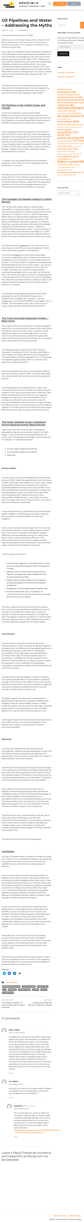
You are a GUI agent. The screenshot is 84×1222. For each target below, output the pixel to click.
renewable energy (68, 156)
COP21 (76, 113)
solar (76, 164)
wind (60, 175)
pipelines (12, 989)
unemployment (64, 170)
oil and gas (64, 146)
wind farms (69, 175)
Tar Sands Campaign (65, 167)
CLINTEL (62, 111)
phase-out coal (64, 154)
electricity (64, 124)
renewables (64, 159)
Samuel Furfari (65, 165)
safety (35, 989)
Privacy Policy (60, 1216)
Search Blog (34, 6)
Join (74, 4)
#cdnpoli (66, 92)
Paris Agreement (67, 149)
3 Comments (23, 30)
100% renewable (67, 102)
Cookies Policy (74, 1216)
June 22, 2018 (7, 30)
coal (72, 111)
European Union (75, 127)
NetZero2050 (75, 143)
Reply (11, 1073)
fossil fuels (43, 986)
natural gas (63, 143)
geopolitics (67, 132)
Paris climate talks (66, 151)
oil (4, 989)
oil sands (77, 146)
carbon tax (66, 105)
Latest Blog (23, 6)
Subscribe (63, 54)
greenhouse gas (64, 141)
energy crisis (62, 127)
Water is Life (8, 992)
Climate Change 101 (66, 77)
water (44, 989)
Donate (59, 4)
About (43, 6)
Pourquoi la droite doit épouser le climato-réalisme (40, 1002)
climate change (11, 982)
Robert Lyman (24, 989)
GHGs (63, 135)
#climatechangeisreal (68, 95)
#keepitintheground (11, 986)
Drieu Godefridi (64, 119)
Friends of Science (65, 72)
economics (68, 121)
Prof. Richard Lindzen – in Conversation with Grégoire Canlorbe (13, 1003)
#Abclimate (64, 89)
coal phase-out (64, 113)
